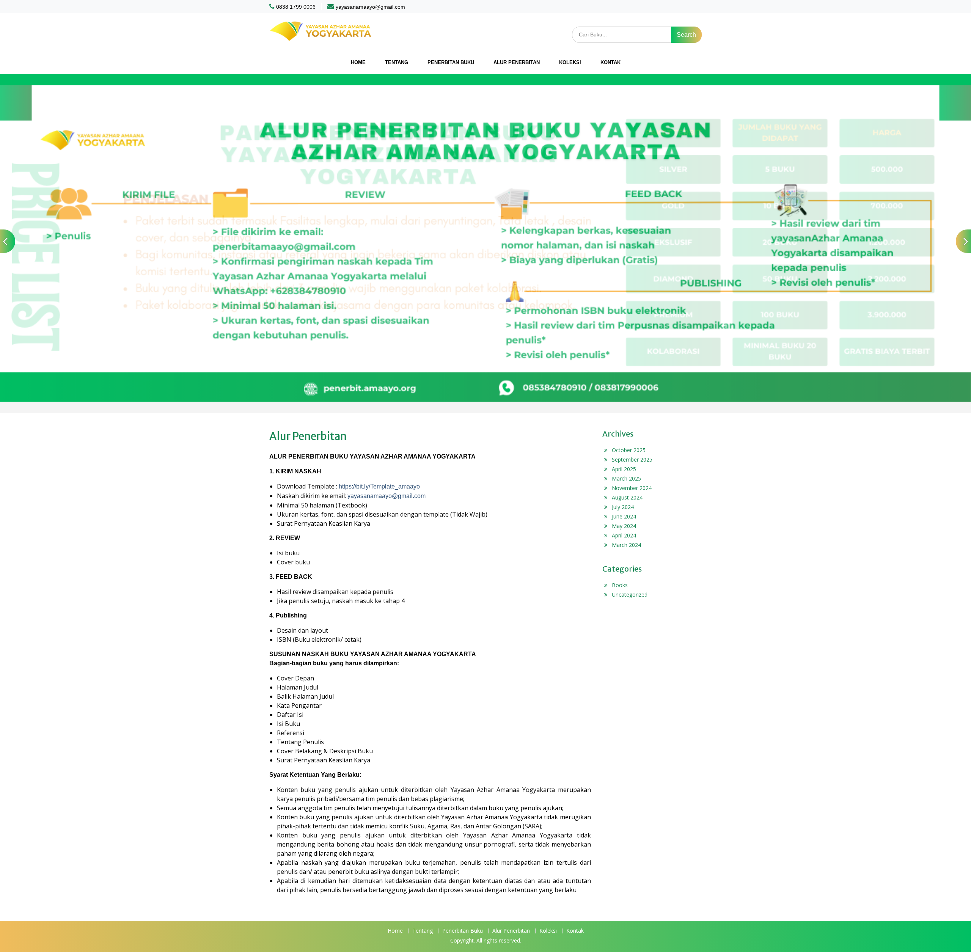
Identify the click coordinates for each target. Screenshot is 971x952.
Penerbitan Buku (450, 62)
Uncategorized (629, 594)
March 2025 (626, 478)
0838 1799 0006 (296, 7)
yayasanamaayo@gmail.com (370, 7)
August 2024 (627, 497)
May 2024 (624, 525)
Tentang (396, 62)
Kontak (610, 62)
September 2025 (632, 459)
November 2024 (632, 488)
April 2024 (624, 535)
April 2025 (624, 469)
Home (358, 62)
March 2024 (626, 544)
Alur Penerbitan (516, 62)
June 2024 (624, 516)
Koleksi (570, 62)
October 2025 (629, 450)
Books (620, 585)
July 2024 (623, 507)
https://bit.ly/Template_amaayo (379, 486)
